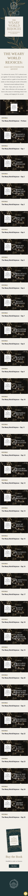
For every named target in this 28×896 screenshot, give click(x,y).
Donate (14, 13)
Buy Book (14, 866)
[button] (26, 894)
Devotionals (5, 117)
